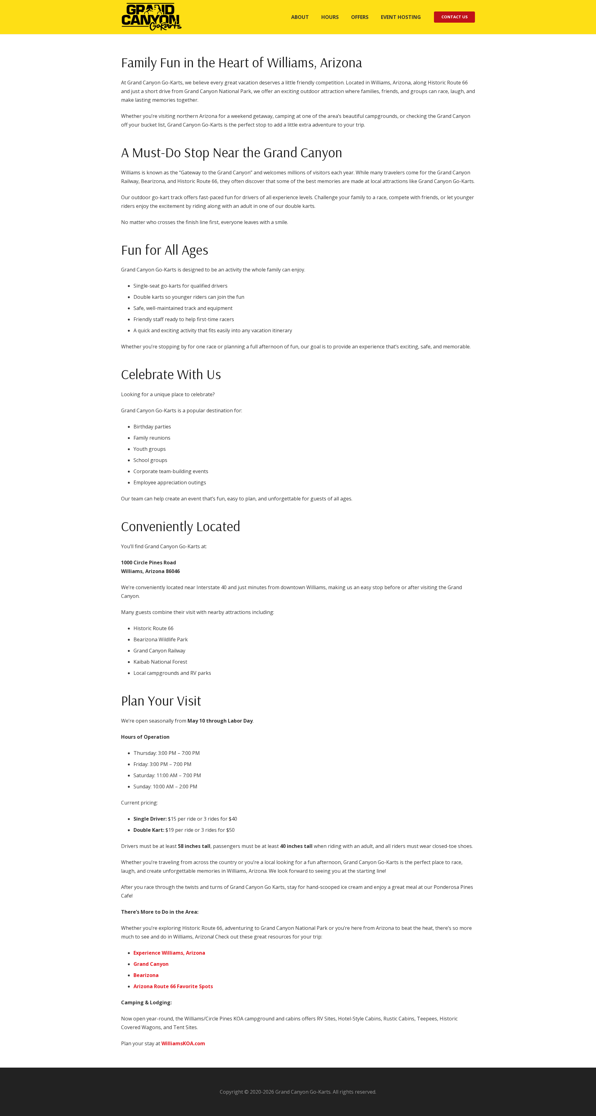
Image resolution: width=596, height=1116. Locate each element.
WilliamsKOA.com (183, 1043)
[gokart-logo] (152, 17)
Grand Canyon (151, 964)
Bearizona (146, 975)
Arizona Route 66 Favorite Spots (173, 986)
